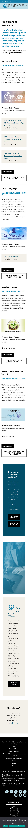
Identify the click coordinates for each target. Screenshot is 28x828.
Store (14, 766)
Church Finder (4, 1)
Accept (6, 825)
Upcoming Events (14, 524)
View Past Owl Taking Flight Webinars (14, 276)
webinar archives (14, 517)
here (17, 780)
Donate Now (14, 802)
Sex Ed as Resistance (11, 256)
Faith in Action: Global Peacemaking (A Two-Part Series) (13, 139)
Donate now (14, 683)
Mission (14, 746)
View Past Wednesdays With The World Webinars (14, 453)
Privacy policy (21, 825)
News (14, 763)
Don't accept (13, 825)
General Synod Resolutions (14, 758)
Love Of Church (14, 749)
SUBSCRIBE (7, 172)
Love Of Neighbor (14, 751)
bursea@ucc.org (12, 723)
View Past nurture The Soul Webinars (14, 178)
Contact (14, 761)
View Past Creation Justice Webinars (14, 361)
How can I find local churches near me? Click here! (14, 755)
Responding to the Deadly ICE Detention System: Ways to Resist (14, 122)
